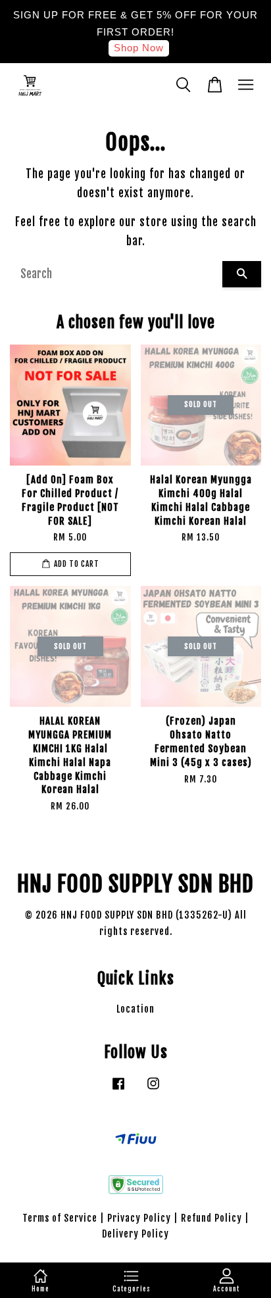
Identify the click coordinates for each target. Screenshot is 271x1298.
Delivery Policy (135, 1234)
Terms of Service (59, 1218)
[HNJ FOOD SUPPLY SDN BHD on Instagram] (153, 1089)
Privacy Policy (139, 1218)
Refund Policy (211, 1218)
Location (135, 1009)
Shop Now (139, 47)
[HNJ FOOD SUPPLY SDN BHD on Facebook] (118, 1089)
